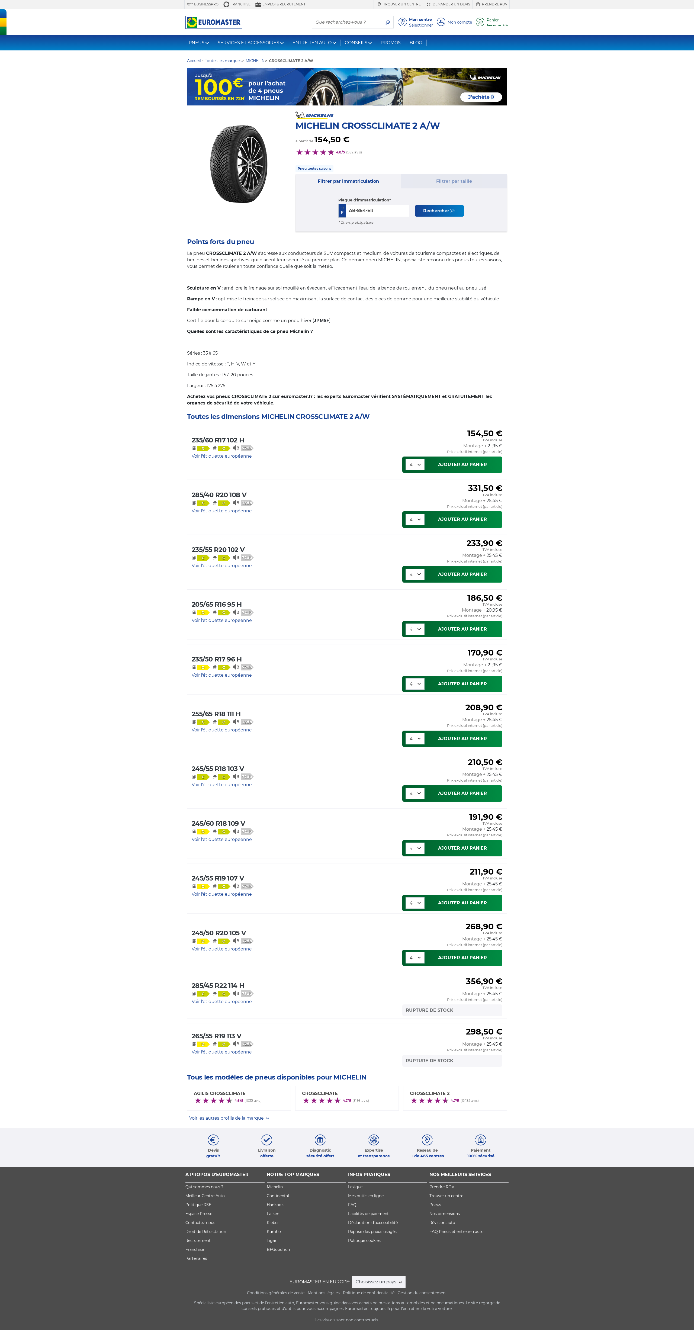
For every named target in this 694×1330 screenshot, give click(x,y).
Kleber (273, 1222)
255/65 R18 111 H (216, 714)
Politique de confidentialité (368, 1292)
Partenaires (196, 1258)
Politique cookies (364, 1240)
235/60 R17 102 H (218, 440)
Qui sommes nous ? (204, 1186)
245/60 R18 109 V (218, 823)
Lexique (355, 1186)
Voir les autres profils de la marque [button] (227, 1118)
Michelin (275, 1186)
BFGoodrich (278, 1249)
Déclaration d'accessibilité (373, 1222)
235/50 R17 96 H (217, 659)
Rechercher (436, 210)
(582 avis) (354, 152)
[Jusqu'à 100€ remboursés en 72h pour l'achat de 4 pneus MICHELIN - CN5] (347, 86)
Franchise (240, 4)
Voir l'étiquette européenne (222, 456)
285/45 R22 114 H (218, 986)
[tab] (348, 181)
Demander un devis (451, 4)
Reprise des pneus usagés (372, 1231)
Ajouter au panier (462, 464)
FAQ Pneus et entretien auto (456, 1231)
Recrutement (198, 1240)
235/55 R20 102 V (218, 550)
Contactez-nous (200, 1222)
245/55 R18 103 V (218, 769)
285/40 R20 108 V (219, 495)
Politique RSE (198, 1204)
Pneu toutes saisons (314, 168)
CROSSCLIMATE (320, 1093)
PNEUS (196, 42)
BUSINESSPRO (206, 4)
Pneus (435, 1204)
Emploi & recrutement (284, 4)
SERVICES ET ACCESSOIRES (248, 42)
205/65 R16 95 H (217, 604)
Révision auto (442, 1222)
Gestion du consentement (422, 1292)
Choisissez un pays (376, 1281)
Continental (278, 1195)
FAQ (352, 1204)
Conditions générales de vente (275, 1292)
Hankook (275, 1204)
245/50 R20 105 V (219, 933)
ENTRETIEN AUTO (312, 42)
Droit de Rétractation (205, 1231)
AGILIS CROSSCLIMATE (220, 1093)
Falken (273, 1213)
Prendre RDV (494, 4)
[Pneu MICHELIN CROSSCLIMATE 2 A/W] (239, 164)
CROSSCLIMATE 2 (429, 1093)
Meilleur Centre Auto (205, 1195)
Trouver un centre (402, 4)
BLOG (416, 42)
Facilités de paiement (368, 1213)
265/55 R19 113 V (216, 1036)
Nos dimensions (444, 1213)
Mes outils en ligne (366, 1195)
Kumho (274, 1231)
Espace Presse (198, 1213)
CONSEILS (356, 42)
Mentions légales (324, 1292)
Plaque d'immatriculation (363, 200)
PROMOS (391, 42)
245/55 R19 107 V (218, 878)
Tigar (272, 1240)
